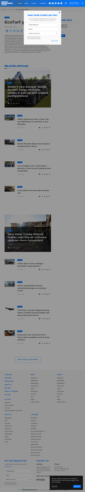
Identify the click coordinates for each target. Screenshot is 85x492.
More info (54, 486)
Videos (26, 3)
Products (34, 3)
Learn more (54, 40)
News (20, 3)
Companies (42, 3)
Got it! (77, 486)
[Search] (82, 3)
